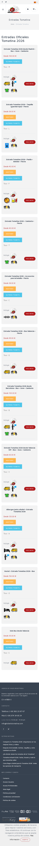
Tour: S (6, 653)
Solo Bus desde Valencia (19, 631)
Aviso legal (6, 789)
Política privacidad (9, 793)
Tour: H (7, 534)
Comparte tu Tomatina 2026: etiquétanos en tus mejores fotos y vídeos (19, 743)
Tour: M (7, 67)
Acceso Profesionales (10, 785)
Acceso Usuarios (8, 782)
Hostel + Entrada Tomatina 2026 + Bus (19, 571)
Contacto (6, 778)
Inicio (12, 24)
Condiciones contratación (11, 797)
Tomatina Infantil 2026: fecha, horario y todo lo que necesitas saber (19, 759)
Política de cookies (9, 800)
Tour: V (7, 472)
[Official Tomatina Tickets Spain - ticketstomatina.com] (13, 9)
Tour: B (7, 410)
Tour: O (7, 593)
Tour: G (7, 355)
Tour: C (7, 300)
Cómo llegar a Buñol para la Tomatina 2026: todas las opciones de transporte (20, 764)
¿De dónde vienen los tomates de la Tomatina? (19, 754)
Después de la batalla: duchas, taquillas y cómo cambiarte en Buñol (19, 749)
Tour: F (7, 184)
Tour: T (7, 245)
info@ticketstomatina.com (12, 724)
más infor (29, 83)
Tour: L (6, 129)
